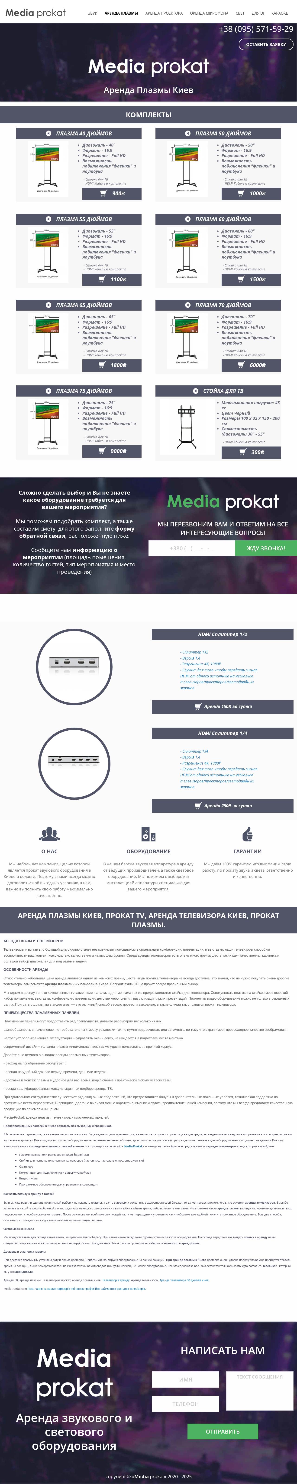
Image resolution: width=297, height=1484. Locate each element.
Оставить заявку (266, 44)
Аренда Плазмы (121, 13)
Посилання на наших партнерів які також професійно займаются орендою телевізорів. (87, 1289)
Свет (240, 13)
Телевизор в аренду (115, 1280)
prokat (35, 12)
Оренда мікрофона (209, 13)
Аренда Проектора (164, 13)
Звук (92, 13)
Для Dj (258, 13)
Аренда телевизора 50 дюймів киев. (184, 1280)
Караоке (279, 13)
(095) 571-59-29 (264, 28)
